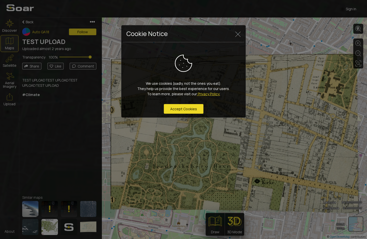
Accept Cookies (183, 108)
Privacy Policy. (208, 94)
